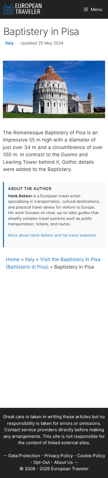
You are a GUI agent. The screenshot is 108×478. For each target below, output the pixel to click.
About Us (63, 462)
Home (13, 259)
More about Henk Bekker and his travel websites (52, 235)
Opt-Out (41, 462)
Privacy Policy (58, 455)
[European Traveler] (22, 9)
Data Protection (24, 455)
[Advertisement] (54, 354)
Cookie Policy (91, 455)
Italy (9, 42)
